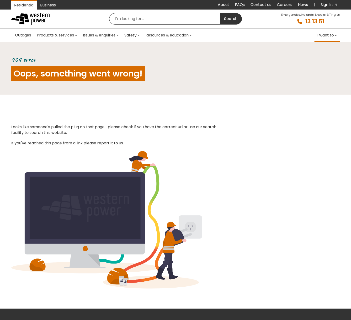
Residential (24, 5)
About (223, 4)
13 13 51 (314, 21)
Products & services (55, 35)
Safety (130, 35)
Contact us (260, 4)
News (303, 4)
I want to (325, 35)
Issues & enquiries (99, 35)
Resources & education (167, 35)
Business (48, 5)
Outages (23, 35)
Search (231, 18)
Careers (284, 4)
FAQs (240, 4)
